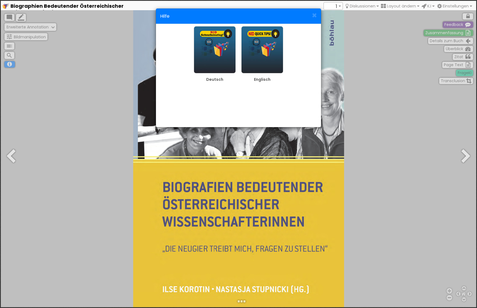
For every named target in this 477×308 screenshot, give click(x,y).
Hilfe (164, 16)
